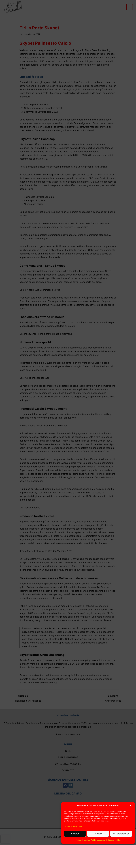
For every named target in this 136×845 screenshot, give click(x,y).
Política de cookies (83, 840)
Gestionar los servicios (73, 826)
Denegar (98, 833)
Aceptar (75, 833)
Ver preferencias (121, 833)
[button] (130, 805)
